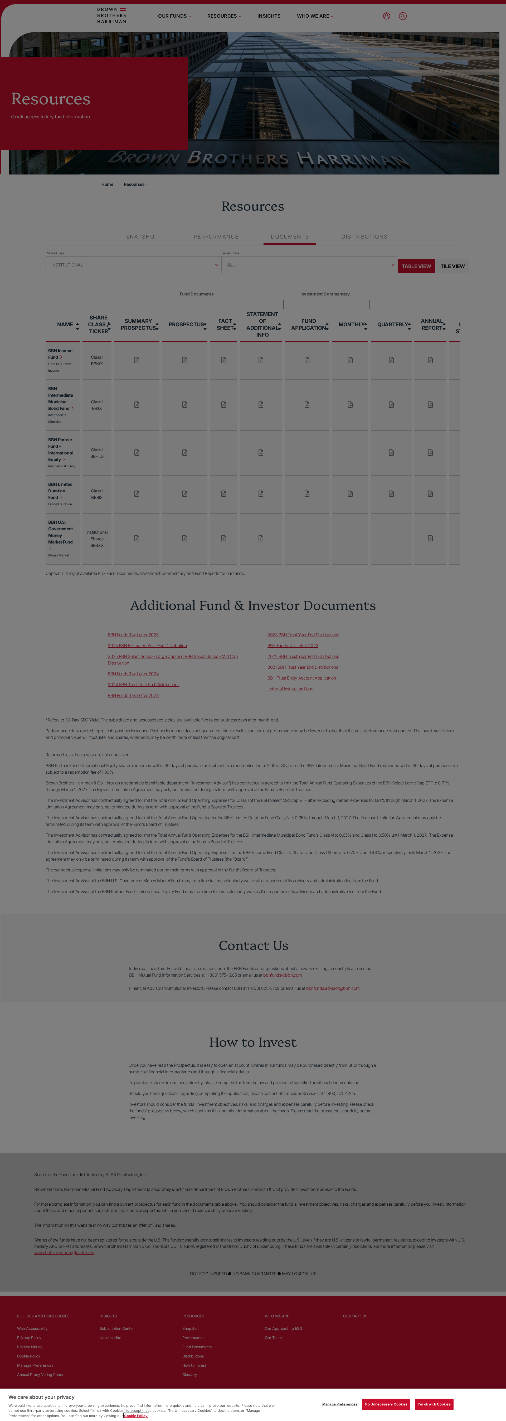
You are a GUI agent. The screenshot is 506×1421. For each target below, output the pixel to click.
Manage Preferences (339, 1404)
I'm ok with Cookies (434, 1404)
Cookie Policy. (136, 1415)
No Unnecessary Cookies (386, 1404)
